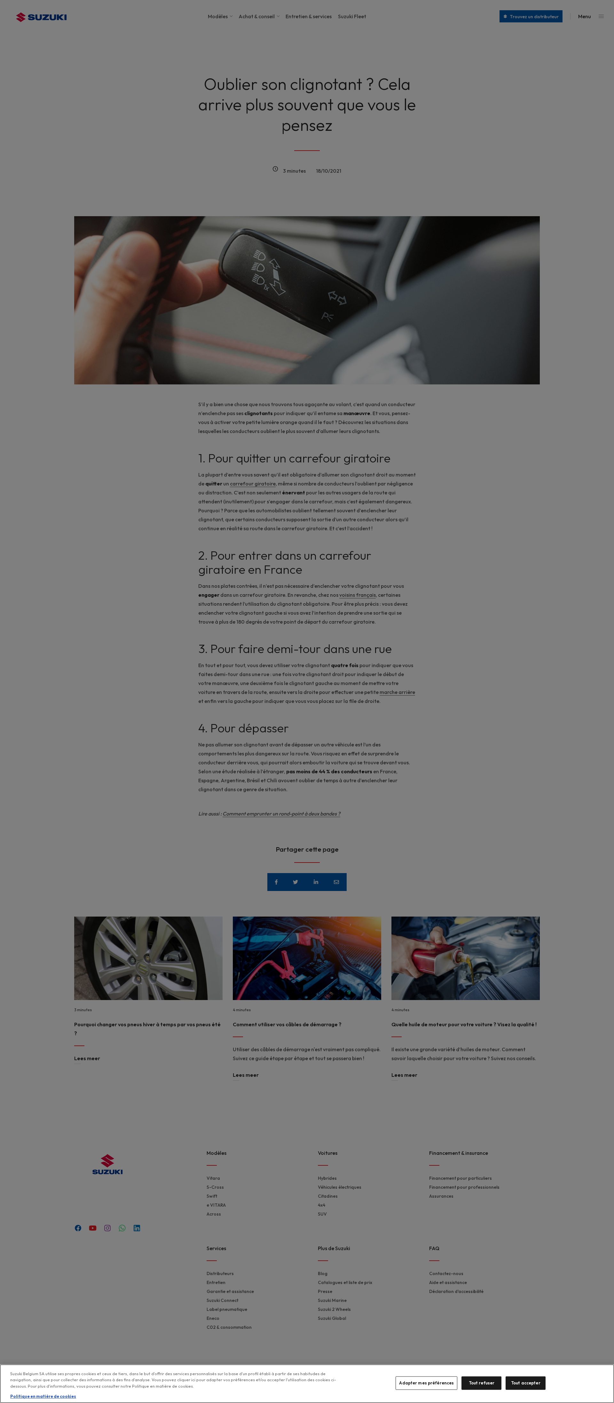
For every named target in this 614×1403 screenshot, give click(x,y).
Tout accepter (525, 1382)
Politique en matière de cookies (43, 1396)
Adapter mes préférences (426, 1382)
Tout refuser (482, 1382)
